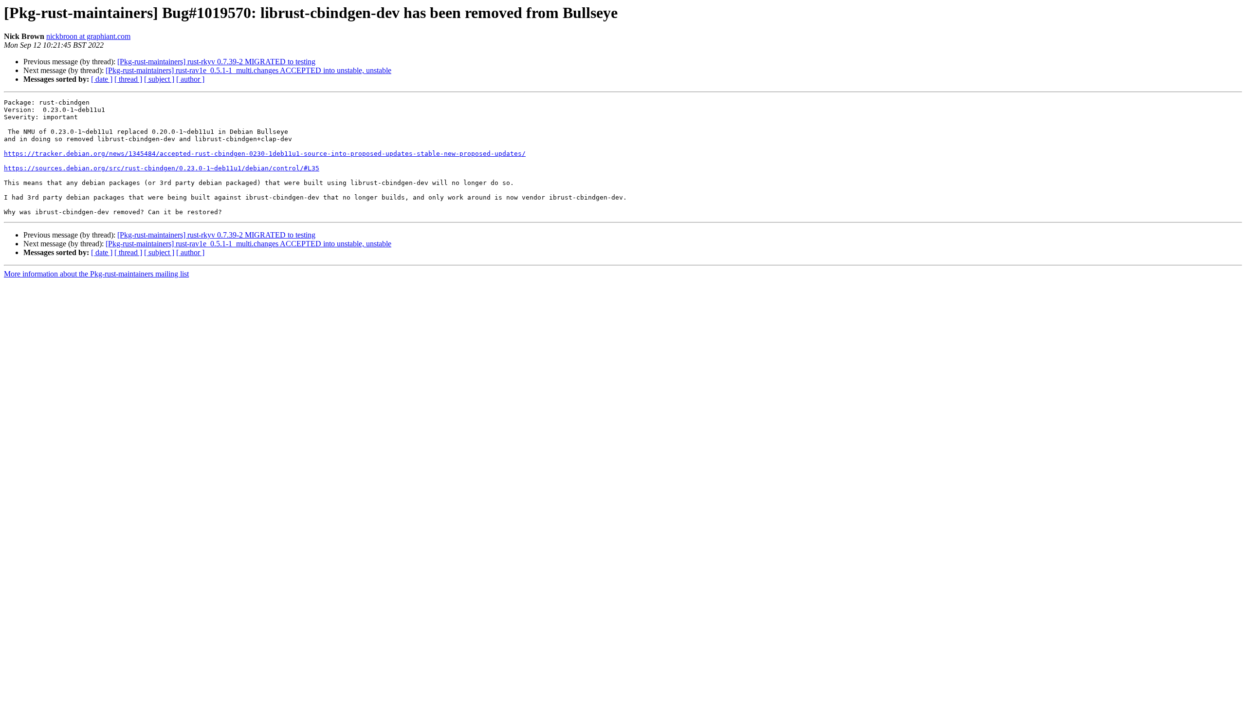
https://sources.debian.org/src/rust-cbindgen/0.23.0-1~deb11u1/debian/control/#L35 (161, 168)
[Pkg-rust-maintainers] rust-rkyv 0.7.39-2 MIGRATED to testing (216, 61)
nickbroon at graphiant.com (88, 36)
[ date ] (101, 79)
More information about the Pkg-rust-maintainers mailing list (96, 274)
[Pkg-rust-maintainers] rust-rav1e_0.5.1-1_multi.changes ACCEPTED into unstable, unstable (248, 70)
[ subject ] (159, 79)
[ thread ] (128, 79)
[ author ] (190, 79)
